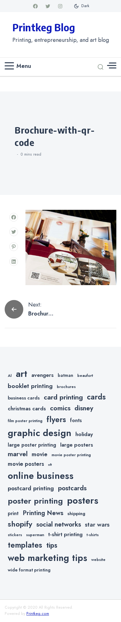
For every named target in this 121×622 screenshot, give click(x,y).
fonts (76, 420)
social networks (58, 524)
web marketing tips (47, 558)
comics (60, 408)
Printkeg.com (37, 613)
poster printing (35, 501)
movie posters (26, 464)
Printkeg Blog (43, 27)
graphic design (39, 432)
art (21, 373)
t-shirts (93, 535)
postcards (72, 488)
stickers (15, 535)
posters (82, 500)
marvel (18, 454)
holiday (84, 434)
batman (65, 375)
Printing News (43, 513)
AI (10, 375)
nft (50, 464)
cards (96, 396)
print (13, 513)
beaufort (85, 375)
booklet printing (30, 386)
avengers (42, 375)
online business (41, 475)
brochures (66, 387)
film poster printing (25, 421)
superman (35, 535)
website (98, 559)
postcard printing (31, 488)
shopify (20, 523)
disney (83, 408)
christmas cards (27, 408)
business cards (24, 398)
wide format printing (29, 570)
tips (51, 545)
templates (25, 545)
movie (39, 454)
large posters (76, 444)
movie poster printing (71, 455)
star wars (97, 524)
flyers (56, 419)
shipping (76, 513)
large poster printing (32, 444)
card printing (63, 397)
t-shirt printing (65, 534)
